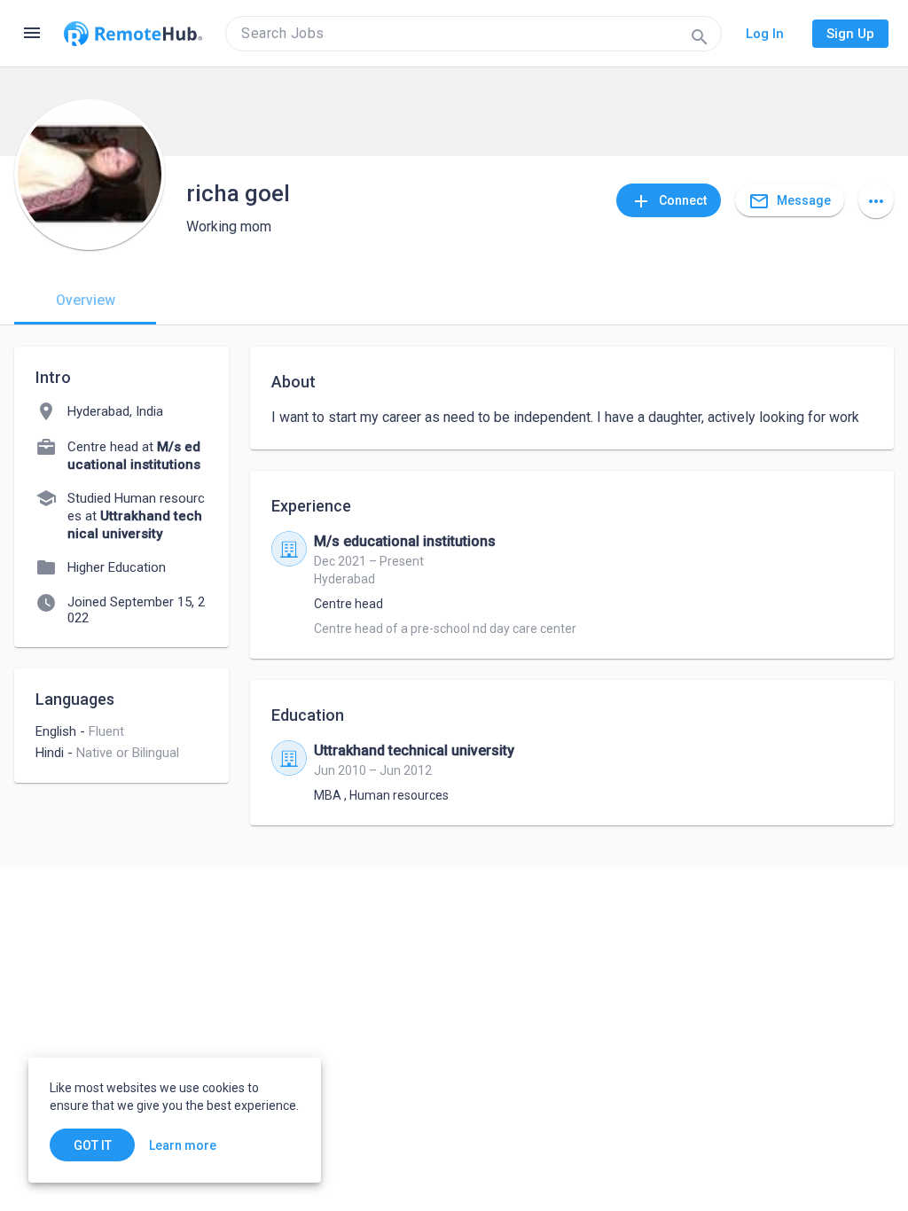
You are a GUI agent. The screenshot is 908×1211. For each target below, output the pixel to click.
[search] (473, 33)
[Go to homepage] (133, 34)
